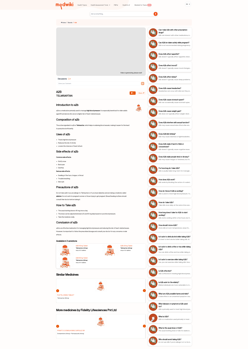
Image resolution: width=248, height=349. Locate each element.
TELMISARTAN (64, 95)
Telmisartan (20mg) (126, 248)
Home (64, 22)
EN (187, 4)
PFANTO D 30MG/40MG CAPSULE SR (71, 330)
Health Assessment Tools (99, 5)
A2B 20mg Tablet (126, 246)
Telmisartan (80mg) (81, 260)
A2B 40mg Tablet (82, 246)
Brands (70, 22)
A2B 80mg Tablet (82, 258)
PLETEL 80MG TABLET (65, 295)
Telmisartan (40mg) (82, 248)
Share (140, 93)
